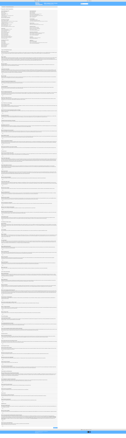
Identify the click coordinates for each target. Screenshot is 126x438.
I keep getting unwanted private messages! (35, 20)
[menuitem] (39, 0)
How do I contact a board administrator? (34, 43)
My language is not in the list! (4, 23)
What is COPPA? (3, 12)
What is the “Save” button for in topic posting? (6, 36)
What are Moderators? (32, 12)
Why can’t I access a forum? (4, 33)
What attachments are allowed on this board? (35, 37)
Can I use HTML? (3, 41)
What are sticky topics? (4, 45)
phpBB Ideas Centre (37, 411)
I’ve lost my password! (4, 16)
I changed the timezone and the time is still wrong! (7, 22)
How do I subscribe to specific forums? (34, 34)
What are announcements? (4, 44)
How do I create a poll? (4, 31)
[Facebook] (90, 432)
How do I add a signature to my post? (5, 30)
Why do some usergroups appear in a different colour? (36, 15)
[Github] (88, 432)
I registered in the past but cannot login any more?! (7, 15)
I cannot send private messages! (34, 19)
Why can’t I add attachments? (4, 34)
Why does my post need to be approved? (6, 37)
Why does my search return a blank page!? (35, 28)
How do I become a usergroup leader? (34, 14)
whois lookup (3, 416)
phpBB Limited (24, 406)
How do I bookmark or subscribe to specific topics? (36, 33)
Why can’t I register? (3, 13)
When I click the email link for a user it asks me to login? (8, 26)
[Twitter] (86, 432)
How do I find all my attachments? (34, 38)
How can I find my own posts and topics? (35, 30)
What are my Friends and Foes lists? (34, 23)
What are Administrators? (33, 11)
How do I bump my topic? (4, 38)
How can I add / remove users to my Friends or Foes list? (37, 24)
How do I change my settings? (5, 20)
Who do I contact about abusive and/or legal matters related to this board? (38, 42)
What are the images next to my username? (6, 24)
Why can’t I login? (3, 14)
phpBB (27, 126)
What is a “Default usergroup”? (33, 16)
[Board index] (39, 3)
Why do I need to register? (4, 11)
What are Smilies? (3, 42)
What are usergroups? (32, 13)
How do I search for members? (33, 29)
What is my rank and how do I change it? (6, 25)
